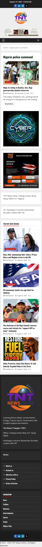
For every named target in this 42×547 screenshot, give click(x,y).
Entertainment (8, 513)
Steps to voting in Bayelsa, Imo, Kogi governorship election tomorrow (21, 73)
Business (6, 508)
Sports (5, 517)
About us (9, 466)
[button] (3, 40)
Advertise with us (12, 474)
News (7, 320)
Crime (5, 522)
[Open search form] (38, 40)
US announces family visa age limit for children (18, 291)
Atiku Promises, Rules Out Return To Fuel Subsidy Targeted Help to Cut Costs (19, 365)
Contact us (9, 470)
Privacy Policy (11, 479)
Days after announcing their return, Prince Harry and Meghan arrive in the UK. (20, 256)
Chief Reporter (9, 93)
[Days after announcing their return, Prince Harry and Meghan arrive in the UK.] (21, 240)
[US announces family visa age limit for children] (21, 275)
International (10, 249)
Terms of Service (11, 483)
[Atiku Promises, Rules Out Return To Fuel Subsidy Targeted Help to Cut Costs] (21, 349)
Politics (8, 82)
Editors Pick (7, 526)
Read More (10, 104)
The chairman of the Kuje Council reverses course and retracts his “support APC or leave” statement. (20, 328)
